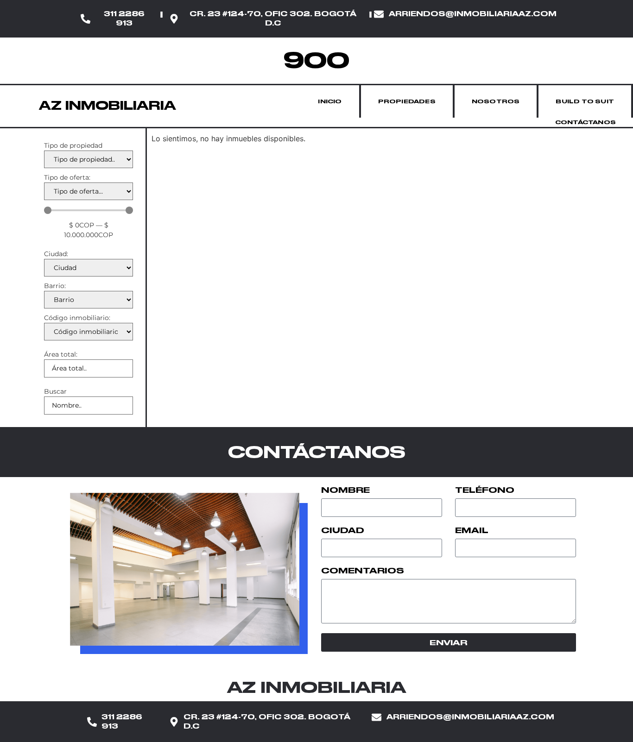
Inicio (330, 101)
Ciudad (342, 531)
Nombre (345, 490)
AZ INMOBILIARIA (107, 105)
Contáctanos (585, 122)
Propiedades (407, 101)
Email (471, 531)
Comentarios (362, 571)
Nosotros (496, 101)
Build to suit (585, 101)
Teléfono (484, 490)
